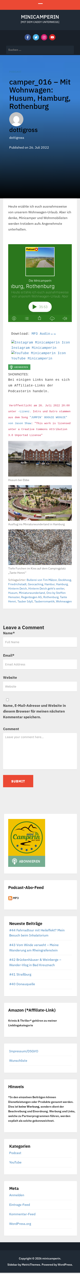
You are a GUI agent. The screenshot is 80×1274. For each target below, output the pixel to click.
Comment (11, 729)
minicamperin (40, 16)
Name (9, 633)
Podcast (15, 71)
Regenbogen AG (31, 597)
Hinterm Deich (17, 588)
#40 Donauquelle (22, 984)
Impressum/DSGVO (23, 1051)
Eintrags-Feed (19, 1205)
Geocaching (35, 584)
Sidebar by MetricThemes (23, 1264)
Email (8, 655)
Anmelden (16, 1195)
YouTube (15, 1162)
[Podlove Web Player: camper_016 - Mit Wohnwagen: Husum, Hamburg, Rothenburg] (40, 283)
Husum (12, 593)
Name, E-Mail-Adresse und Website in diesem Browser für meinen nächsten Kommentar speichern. (34, 711)
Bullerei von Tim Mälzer (42, 580)
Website (10, 677)
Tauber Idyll (25, 601)
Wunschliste (18, 1060)
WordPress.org (20, 1224)
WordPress (65, 1264)
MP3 (15, 898)
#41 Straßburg (20, 974)
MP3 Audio (44, 334)
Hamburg (62, 584)
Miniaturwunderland (32, 593)
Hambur (50, 584)
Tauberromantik (44, 601)
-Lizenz (24, 411)
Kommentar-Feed (22, 1214)
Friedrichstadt (17, 584)
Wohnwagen (64, 601)
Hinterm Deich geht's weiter (46, 588)
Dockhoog (64, 580)
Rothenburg (50, 597)
